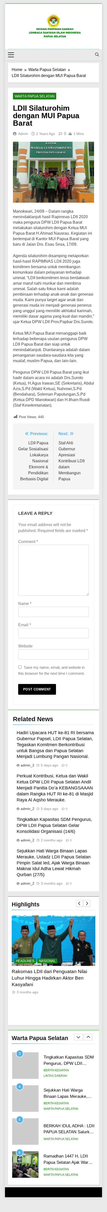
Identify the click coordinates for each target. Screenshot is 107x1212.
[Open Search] (97, 54)
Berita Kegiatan (56, 1070)
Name (24, 604)
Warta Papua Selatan (34, 96)
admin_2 (27, 765)
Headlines (25, 961)
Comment (28, 542)
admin (23, 134)
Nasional (47, 961)
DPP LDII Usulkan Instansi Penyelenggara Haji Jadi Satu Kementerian (44, 978)
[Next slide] (86, 903)
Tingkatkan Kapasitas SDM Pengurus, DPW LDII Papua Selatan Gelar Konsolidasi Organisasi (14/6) (54, 825)
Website (25, 646)
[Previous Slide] (79, 903)
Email (24, 625)
